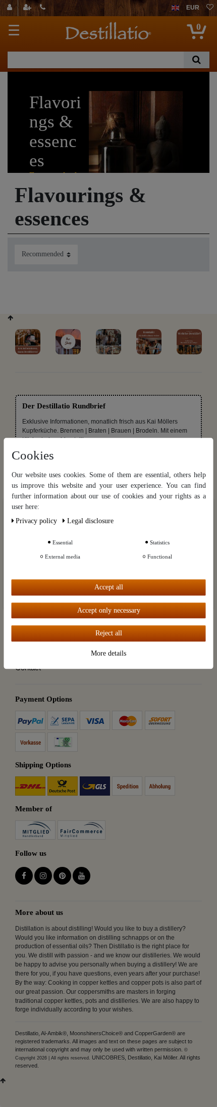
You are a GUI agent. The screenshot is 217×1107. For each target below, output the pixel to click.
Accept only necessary (108, 610)
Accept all (108, 587)
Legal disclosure (90, 521)
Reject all (108, 633)
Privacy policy (37, 521)
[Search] (196, 60)
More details (108, 653)
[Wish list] (210, 8)
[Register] (28, 8)
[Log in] (11, 8)
